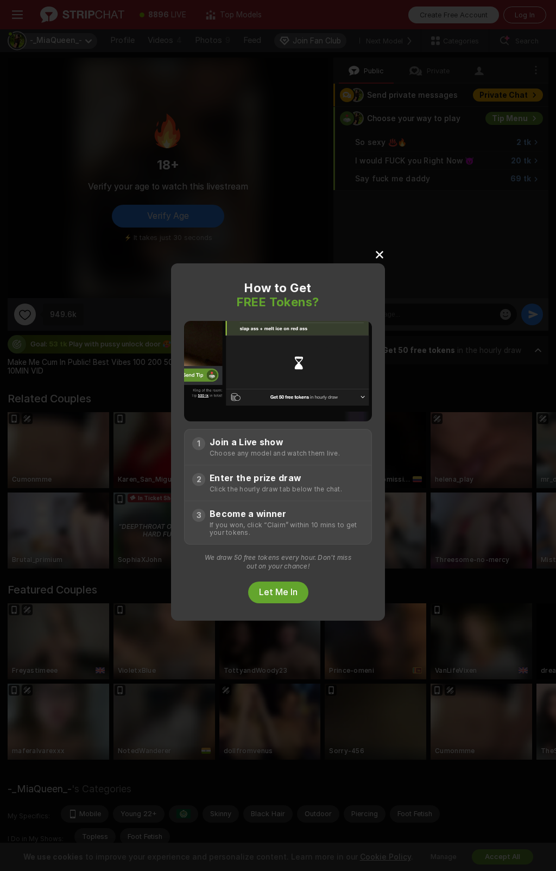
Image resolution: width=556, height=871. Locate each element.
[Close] (380, 254)
